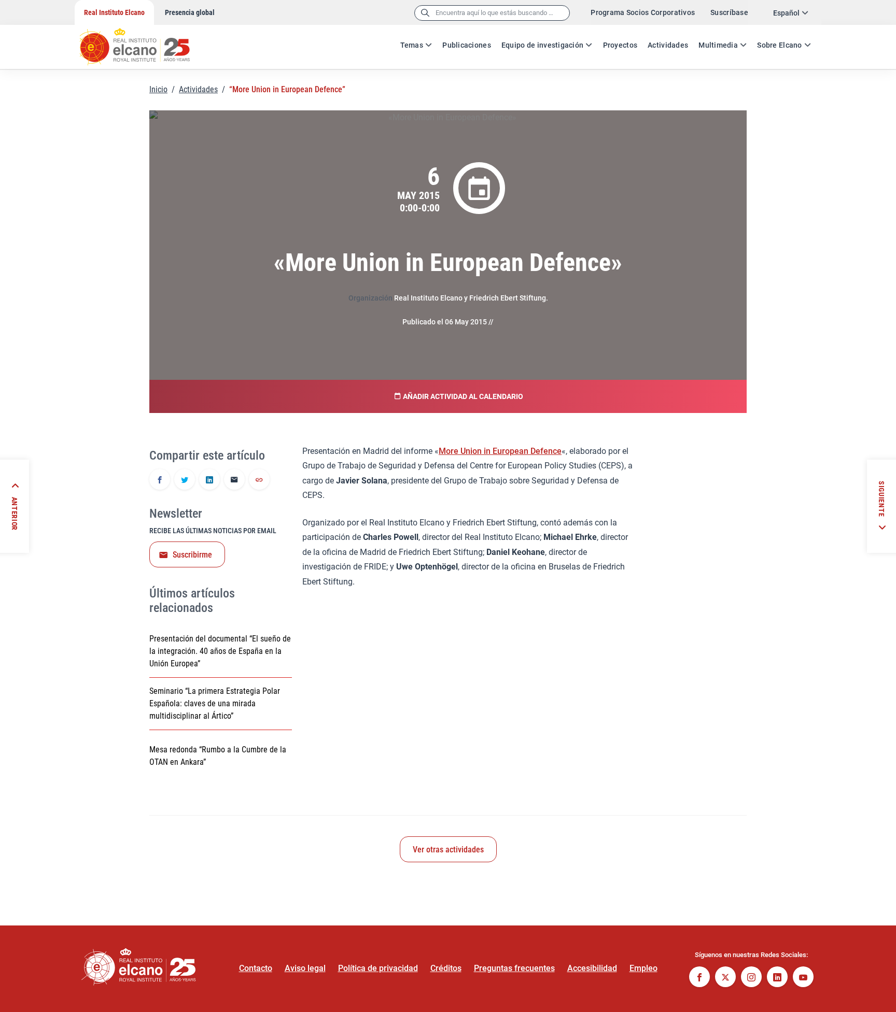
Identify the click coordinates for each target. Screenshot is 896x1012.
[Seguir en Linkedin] (777, 978)
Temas (411, 45)
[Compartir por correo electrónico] (234, 480)
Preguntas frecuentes (514, 968)
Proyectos (620, 45)
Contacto (255, 968)
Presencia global (190, 12)
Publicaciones (466, 45)
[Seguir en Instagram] (751, 978)
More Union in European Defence (500, 451)
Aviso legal (305, 968)
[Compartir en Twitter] (184, 480)
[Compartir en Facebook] (159, 480)
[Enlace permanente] (259, 480)
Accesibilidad (592, 968)
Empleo (643, 968)
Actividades (668, 45)
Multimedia (718, 45)
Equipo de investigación (542, 45)
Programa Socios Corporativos (643, 12)
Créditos (445, 968)
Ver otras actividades (448, 849)
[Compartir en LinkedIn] (209, 480)
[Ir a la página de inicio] (144, 41)
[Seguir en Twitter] (725, 978)
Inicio (158, 89)
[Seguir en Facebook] (699, 978)
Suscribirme (192, 555)
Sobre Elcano (779, 45)
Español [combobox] (786, 13)
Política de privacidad (378, 968)
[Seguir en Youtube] (803, 978)
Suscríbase (729, 12)
